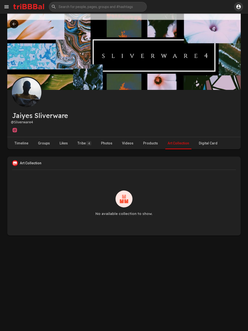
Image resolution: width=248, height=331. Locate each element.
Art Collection (178, 143)
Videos (127, 143)
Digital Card (208, 143)
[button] (98, 7)
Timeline (21, 143)
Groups (44, 143)
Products (150, 143)
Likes (64, 143)
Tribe (84, 143)
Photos (106, 143)
